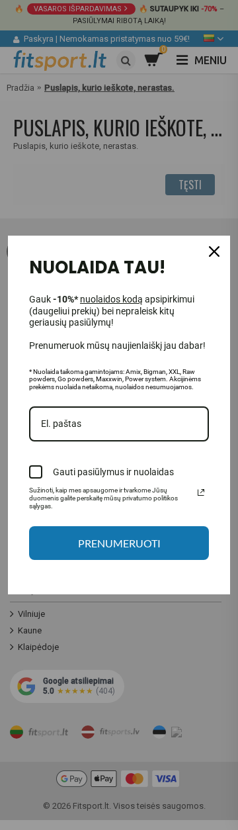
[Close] (214, 251)
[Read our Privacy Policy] (201, 492)
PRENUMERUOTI (119, 543)
